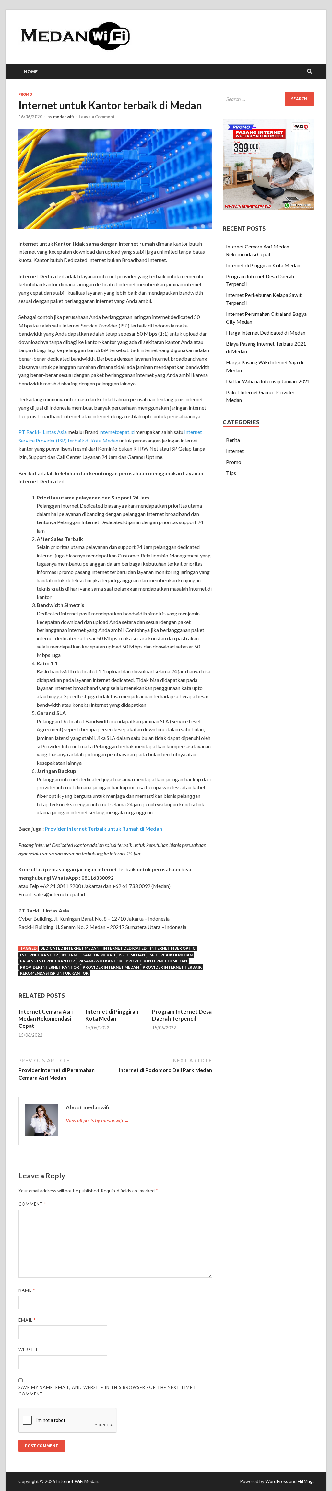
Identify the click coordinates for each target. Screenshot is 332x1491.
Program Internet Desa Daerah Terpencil (182, 1015)
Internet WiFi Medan (77, 1481)
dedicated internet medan (69, 948)
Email (27, 1320)
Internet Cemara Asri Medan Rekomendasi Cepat (45, 1018)
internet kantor (39, 954)
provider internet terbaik (172, 967)
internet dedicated (125, 948)
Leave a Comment (97, 116)
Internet (235, 451)
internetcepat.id (117, 432)
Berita (233, 440)
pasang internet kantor (47, 960)
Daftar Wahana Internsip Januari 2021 (268, 381)
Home (31, 71)
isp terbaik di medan (170, 954)
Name (26, 1290)
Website (28, 1349)
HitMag (305, 1481)
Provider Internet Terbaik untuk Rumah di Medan (103, 828)
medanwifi (63, 116)
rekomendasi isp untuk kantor (54, 973)
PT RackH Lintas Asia (42, 432)
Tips (231, 473)
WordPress (276, 1481)
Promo (25, 94)
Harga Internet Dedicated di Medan (265, 332)
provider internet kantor (49, 967)
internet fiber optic (173, 948)
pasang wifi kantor (100, 960)
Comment (32, 1204)
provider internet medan (111, 967)
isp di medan (132, 954)
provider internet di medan (156, 960)
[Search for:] (268, 99)
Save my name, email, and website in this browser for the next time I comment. (107, 1390)
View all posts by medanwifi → (97, 1120)
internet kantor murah (88, 954)
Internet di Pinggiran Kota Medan (111, 1015)
